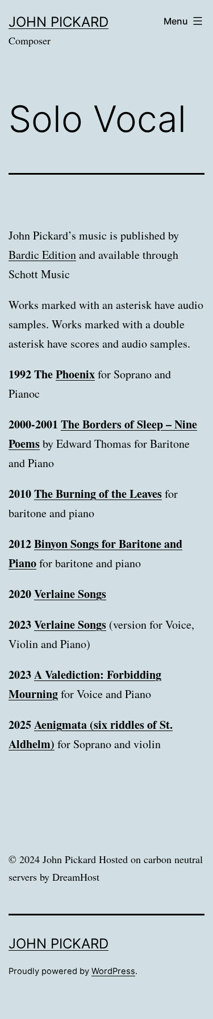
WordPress (113, 971)
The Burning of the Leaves (98, 493)
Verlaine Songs (70, 593)
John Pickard (58, 22)
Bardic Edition (42, 254)
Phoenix (75, 374)
